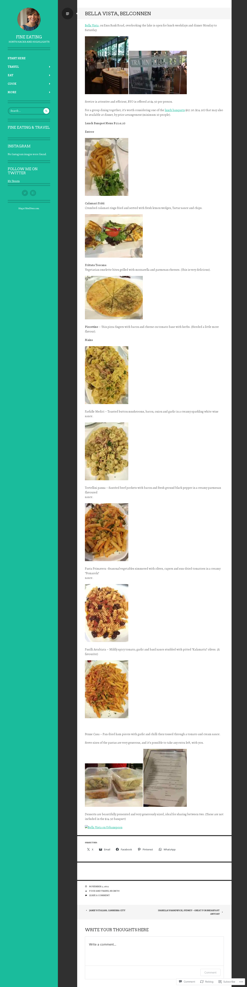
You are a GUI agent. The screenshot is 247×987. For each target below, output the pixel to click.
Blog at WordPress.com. (29, 208)
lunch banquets (175, 110)
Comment (210, 972)
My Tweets (14, 181)
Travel (13, 67)
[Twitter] (25, 193)
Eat (10, 75)
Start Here (17, 58)
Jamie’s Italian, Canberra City (107, 910)
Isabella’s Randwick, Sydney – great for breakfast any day (189, 912)
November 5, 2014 (99, 886)
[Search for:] (29, 111)
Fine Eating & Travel (29, 127)
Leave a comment (99, 895)
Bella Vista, (92, 25)
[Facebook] (33, 193)
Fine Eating (29, 37)
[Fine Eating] (29, 19)
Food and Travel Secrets (104, 890)
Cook (12, 84)
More (12, 92)
